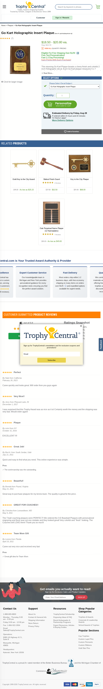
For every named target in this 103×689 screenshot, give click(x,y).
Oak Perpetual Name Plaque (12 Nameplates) (51, 229)
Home (3, 25)
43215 (63, 118)
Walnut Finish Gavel (51, 179)
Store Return (33, 623)
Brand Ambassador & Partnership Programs (62, 621)
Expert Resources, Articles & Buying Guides (63, 626)
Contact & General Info (37, 617)
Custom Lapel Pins (86, 639)
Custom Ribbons (85, 645)
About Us (32, 614)
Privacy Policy (33, 626)
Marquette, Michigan (11, 643)
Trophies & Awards (86, 617)
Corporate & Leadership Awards (88, 621)
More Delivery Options (62, 120)
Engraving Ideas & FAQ (62, 617)
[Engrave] (60, 104)
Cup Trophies (84, 636)
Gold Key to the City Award (23, 179)
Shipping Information (36, 620)
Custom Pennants (86, 642)
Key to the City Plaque (79, 179)
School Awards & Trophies (89, 625)
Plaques (10, 25)
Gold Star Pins (84, 648)
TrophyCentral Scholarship (63, 614)
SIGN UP (81, 597)
